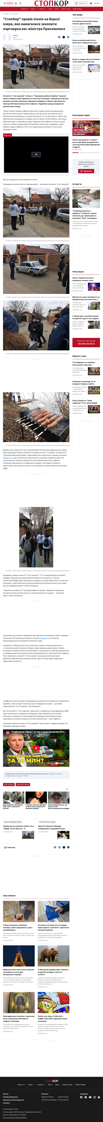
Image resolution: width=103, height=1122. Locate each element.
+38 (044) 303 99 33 (86, 344)
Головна (6, 14)
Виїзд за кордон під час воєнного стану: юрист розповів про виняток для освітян (86, 62)
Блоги (51, 9)
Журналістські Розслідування (13, 1100)
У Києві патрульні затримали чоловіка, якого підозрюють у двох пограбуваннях (17, 927)
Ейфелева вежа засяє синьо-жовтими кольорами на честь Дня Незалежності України (18, 972)
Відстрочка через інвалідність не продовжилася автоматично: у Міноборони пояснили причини (86, 299)
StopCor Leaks (65, 9)
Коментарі (11, 847)
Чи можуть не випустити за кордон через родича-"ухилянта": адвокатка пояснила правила (53, 927)
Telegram (52, 774)
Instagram (19, 776)
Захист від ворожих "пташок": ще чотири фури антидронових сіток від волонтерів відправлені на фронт (86, 143)
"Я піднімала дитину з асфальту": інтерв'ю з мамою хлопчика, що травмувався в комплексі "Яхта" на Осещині (84, 215)
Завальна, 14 (8, 458)
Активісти (6, 1103)
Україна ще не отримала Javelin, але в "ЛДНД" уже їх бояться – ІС (18, 827)
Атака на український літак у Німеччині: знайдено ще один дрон (84, 43)
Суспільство (14, 14)
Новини (41, 9)
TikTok (25, 776)
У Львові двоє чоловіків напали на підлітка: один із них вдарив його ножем (85, 318)
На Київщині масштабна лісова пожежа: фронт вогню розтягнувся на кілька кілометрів (85, 25)
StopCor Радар (77, 9)
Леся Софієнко (9, 784)
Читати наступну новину (47, 822)
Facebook (59, 774)
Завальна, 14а (45, 638)
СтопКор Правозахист (10, 1097)
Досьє (57, 9)
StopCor (15, 35)
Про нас (5, 1094)
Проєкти (24, 9)
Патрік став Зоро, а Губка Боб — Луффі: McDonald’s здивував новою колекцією (52, 1018)
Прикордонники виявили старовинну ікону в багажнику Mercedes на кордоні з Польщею (19, 1018)
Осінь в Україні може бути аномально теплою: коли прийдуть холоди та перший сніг (86, 280)
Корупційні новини (23, 784)
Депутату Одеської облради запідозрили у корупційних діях (51, 827)
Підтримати (83, 3)
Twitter (13, 776)
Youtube (7, 776)
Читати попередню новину (12, 822)
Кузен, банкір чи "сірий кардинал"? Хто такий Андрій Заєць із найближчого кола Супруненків (84, 404)
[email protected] (20, 1118)
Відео (33, 9)
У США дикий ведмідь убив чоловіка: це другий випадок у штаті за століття (53, 972)
